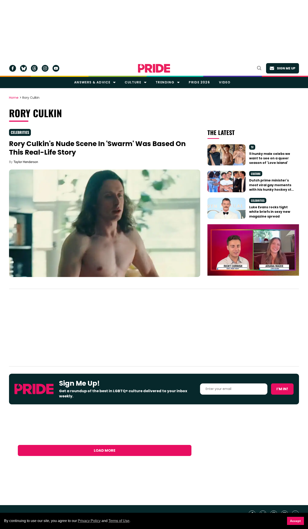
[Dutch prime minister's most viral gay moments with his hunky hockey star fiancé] (226, 181)
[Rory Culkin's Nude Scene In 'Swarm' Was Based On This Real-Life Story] (104, 223)
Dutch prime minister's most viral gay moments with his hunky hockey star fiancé (272, 187)
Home (13, 98)
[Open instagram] (45, 68)
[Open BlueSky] (23, 68)
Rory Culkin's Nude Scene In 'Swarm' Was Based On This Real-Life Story (97, 148)
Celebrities (20, 132)
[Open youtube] (56, 68)
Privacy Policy (89, 521)
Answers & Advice (92, 82)
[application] (253, 250)
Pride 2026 (199, 82)
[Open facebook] (12, 68)
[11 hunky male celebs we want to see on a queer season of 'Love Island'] (226, 154)
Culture (133, 82)
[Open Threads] (34, 68)
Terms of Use (118, 521)
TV (252, 147)
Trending (165, 82)
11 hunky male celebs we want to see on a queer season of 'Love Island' (269, 158)
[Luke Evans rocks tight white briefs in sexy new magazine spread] (226, 208)
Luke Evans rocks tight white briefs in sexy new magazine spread (269, 212)
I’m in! (282, 389)
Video (224, 82)
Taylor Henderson (26, 162)
